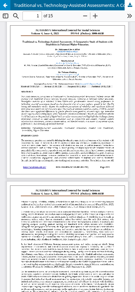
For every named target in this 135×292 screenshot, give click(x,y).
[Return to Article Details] (5, 5)
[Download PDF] (130, 5)
